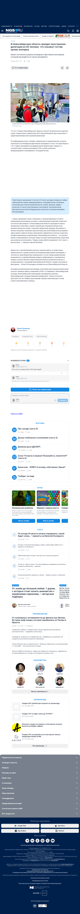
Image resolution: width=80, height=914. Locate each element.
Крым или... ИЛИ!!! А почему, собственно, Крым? (41, 467)
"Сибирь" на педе (26, 476)
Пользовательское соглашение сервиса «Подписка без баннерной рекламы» (40, 883)
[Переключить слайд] (67, 497)
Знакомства (28, 26)
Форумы (44, 26)
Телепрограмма (54, 26)
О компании (7, 783)
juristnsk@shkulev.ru (59, 859)
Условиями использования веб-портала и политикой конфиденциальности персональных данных (40, 872)
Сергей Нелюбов (41, 336)
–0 (67, 373)
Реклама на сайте (9, 773)
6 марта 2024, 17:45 (16, 61)
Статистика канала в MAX (12, 808)
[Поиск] (68, 31)
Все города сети (8, 814)
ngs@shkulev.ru (48, 858)
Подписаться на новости (12, 758)
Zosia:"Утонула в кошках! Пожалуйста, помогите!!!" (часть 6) (42, 457)
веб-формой (54, 860)
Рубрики (5, 768)
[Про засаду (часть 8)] (15, 430)
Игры (40, 488)
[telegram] (27, 841)
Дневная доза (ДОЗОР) (29, 447)
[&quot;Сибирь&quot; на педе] (15, 478)
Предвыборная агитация (12, 803)
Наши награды (8, 788)
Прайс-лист (6, 778)
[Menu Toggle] (2, 31)
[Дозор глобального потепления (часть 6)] (15, 439)
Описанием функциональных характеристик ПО (40, 871)
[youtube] (53, 841)
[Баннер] (62, 36)
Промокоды (18, 26)
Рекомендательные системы (40, 880)
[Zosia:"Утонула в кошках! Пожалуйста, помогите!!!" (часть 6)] (15, 459)
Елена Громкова (23, 328)
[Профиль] (77, 31)
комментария (21, 68)
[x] (48, 841)
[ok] (37, 841)
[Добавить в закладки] (62, 68)
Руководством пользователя (40, 869)
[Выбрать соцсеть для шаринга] (67, 68)
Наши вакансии (8, 793)
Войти (17, 401)
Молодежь (15, 336)
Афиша (63, 26)
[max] (42, 841)
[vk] (32, 841)
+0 (61, 373)
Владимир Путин (28, 336)
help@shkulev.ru (35, 860)
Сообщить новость (9, 763)
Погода (37, 26)
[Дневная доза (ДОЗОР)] (15, 448)
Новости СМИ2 (17, 414)
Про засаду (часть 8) (28, 429)
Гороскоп (71, 26)
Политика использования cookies (40, 878)
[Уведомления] (73, 31)
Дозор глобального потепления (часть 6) (38, 438)
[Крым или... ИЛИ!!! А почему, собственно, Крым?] (15, 469)
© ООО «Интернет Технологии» (40, 901)
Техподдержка (8, 798)
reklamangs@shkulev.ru (67, 864)
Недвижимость (6, 26)
